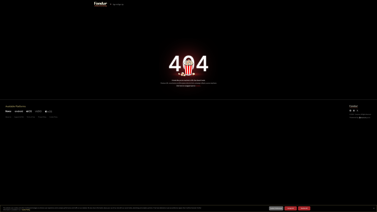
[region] (188, 208)
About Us (8, 117)
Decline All (304, 208)
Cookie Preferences (276, 208)
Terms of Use (31, 117)
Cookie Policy (53, 117)
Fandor (198, 86)
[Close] (374, 208)
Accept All (291, 208)
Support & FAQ (19, 117)
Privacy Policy (42, 117)
